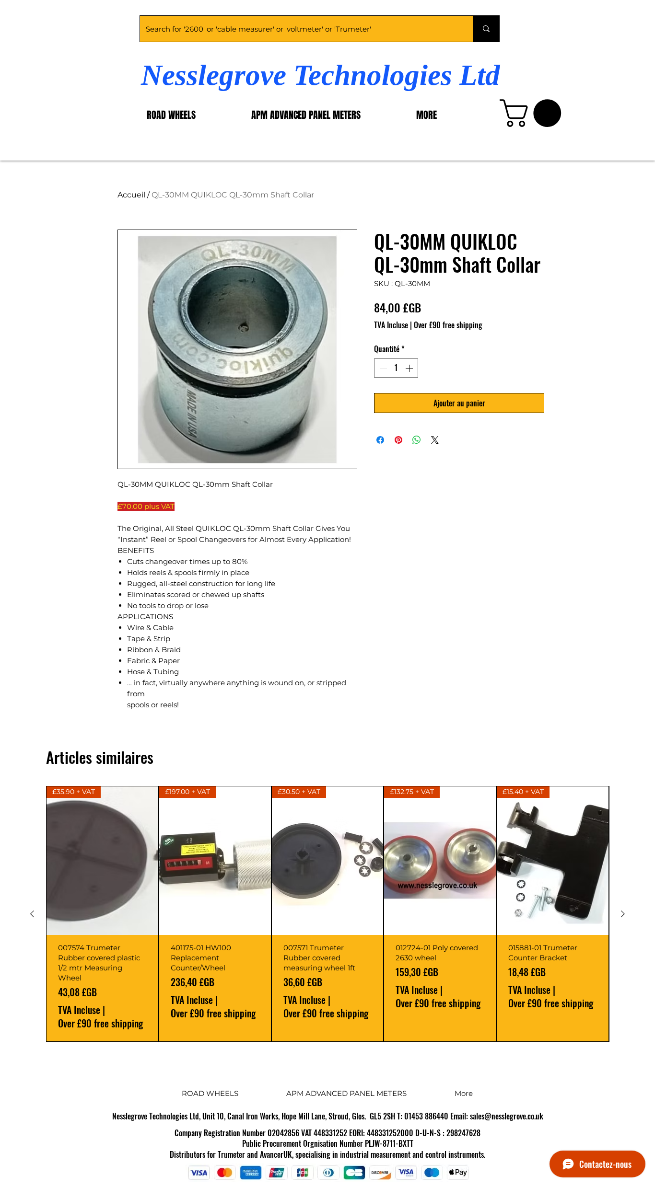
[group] (327, 913)
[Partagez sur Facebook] (380, 440)
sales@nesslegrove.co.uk (506, 1116)
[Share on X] (435, 440)
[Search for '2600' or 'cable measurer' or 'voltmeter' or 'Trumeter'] (486, 29)
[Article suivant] (623, 914)
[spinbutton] (396, 368)
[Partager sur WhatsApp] (416, 440)
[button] (534, 113)
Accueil (131, 194)
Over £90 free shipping (448, 325)
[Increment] (410, 368)
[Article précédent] (32, 914)
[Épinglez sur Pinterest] (398, 440)
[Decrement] (382, 368)
